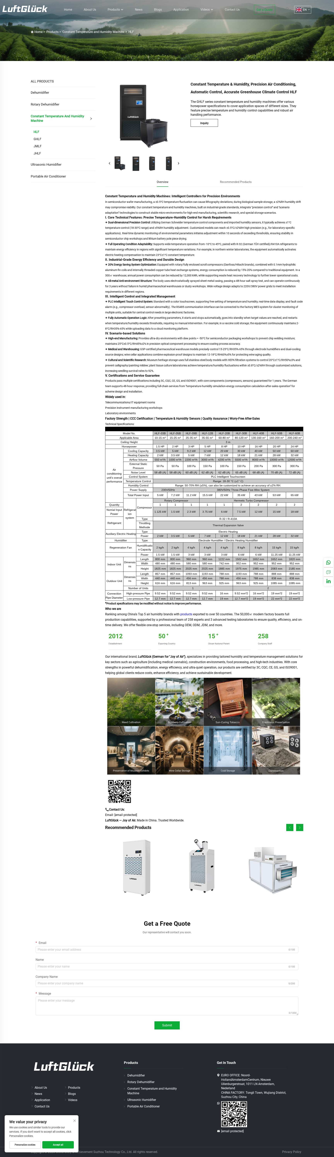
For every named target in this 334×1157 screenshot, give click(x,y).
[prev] (109, 163)
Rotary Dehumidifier (45, 104)
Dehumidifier (40, 92)
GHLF (37, 139)
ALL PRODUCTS (42, 81)
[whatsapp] (328, 562)
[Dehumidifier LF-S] (136, 868)
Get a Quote (264, 10)
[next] (178, 163)
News (138, 9)
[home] (25, 9)
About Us (90, 9)
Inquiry (204, 123)
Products (114, 9)
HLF (131, 32)
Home (68, 9)
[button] (289, 827)
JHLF (37, 153)
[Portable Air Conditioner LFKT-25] (204, 868)
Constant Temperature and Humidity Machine (93, 32)
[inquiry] (328, 572)
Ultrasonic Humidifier (46, 164)
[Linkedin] (328, 581)
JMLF (38, 146)
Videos (205, 9)
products (186, 614)
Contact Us (232, 9)
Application (181, 9)
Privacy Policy (291, 1152)
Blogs (158, 9)
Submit (167, 1025)
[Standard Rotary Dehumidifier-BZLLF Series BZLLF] (271, 868)
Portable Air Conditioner (48, 176)
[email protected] (125, 815)
